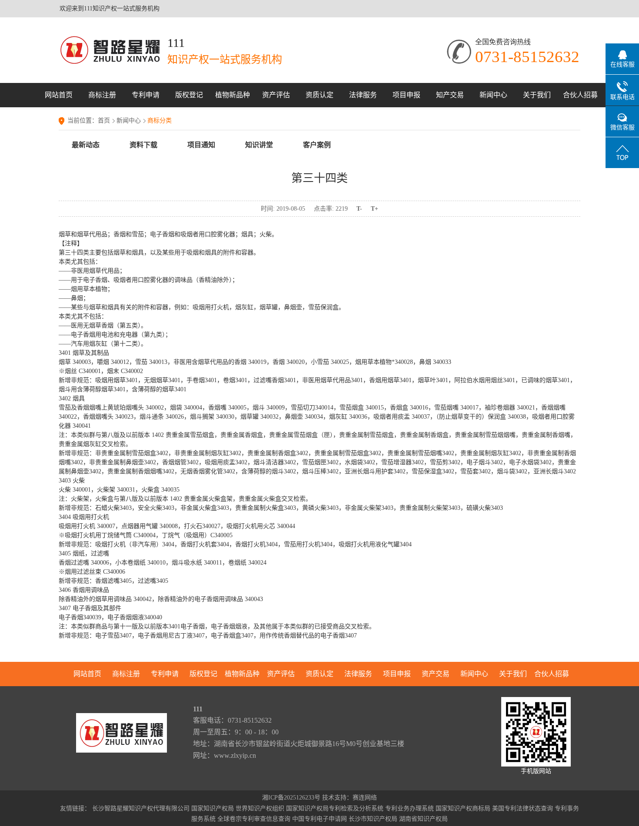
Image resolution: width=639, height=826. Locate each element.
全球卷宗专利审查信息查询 (253, 819)
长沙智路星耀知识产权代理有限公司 (141, 808)
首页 (104, 120)
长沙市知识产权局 (373, 819)
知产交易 (450, 95)
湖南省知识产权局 (423, 819)
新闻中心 (493, 95)
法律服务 (363, 95)
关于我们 (537, 95)
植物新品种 (232, 95)
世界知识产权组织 (260, 808)
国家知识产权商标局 (463, 808)
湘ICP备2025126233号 (291, 797)
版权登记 (189, 95)
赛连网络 (365, 797)
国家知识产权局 (212, 808)
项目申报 (406, 95)
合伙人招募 (580, 95)
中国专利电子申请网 (319, 819)
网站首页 (59, 95)
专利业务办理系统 (409, 808)
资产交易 (435, 673)
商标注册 (102, 95)
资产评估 (276, 95)
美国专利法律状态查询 (522, 808)
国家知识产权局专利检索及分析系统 (334, 808)
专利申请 (146, 95)
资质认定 (319, 95)
